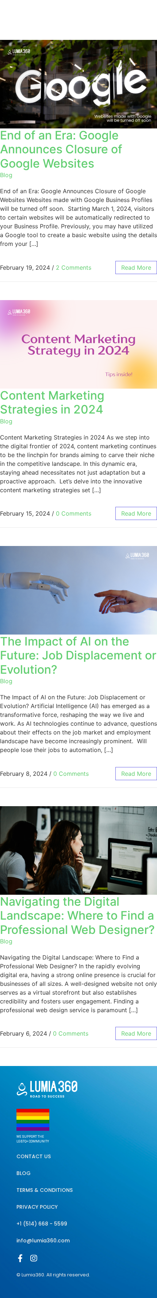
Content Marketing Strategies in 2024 (52, 402)
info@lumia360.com (43, 1240)
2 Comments (73, 267)
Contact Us (33, 1156)
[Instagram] (33, 1258)
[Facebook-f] (20, 1258)
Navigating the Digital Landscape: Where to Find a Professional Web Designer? (77, 915)
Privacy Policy (37, 1207)
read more (136, 267)
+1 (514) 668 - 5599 (41, 1223)
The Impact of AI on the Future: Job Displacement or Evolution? (78, 655)
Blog (6, 175)
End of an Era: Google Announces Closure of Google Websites (61, 149)
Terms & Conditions (44, 1190)
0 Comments (73, 513)
